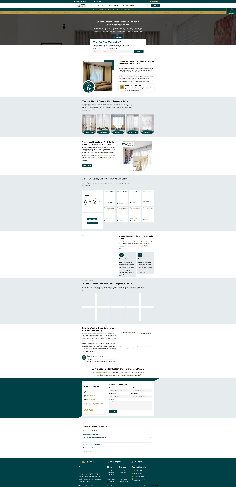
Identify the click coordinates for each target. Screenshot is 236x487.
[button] (117, 430)
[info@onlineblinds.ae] (132, 476)
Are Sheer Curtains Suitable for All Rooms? (93, 441)
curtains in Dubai (147, 67)
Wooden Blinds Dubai (73, 12)
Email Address (112, 393)
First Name (111, 387)
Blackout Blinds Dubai (18, 12)
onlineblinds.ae (122, 67)
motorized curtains (111, 105)
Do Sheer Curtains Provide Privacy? (91, 430)
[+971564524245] (132, 470)
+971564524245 (138, 470)
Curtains (109, 5)
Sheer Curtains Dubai (31, 12)
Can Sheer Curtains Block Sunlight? (91, 434)
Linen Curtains (118, 132)
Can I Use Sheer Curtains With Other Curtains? (94, 437)
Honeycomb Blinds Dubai (128, 12)
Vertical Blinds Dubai (87, 12)
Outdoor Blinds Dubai (142, 12)
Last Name (133, 387)
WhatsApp (231, 13)
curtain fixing (85, 150)
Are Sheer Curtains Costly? (89, 451)
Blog (127, 5)
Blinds (103, 5)
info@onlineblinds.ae (139, 476)
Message (111, 399)
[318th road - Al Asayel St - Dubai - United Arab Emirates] (132, 479)
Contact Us (132, 5)
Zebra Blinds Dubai (168, 12)
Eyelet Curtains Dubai (101, 12)
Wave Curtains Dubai (114, 12)
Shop (123, 5)
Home (99, 5)
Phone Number (134, 393)
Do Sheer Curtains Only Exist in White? (92, 444)
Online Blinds (88, 485)
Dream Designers (112, 485)
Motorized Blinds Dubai (46, 12)
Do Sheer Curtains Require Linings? (91, 447)
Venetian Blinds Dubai (60, 12)
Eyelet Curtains (103, 132)
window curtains (103, 109)
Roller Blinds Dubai (155, 12)
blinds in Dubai (95, 288)
